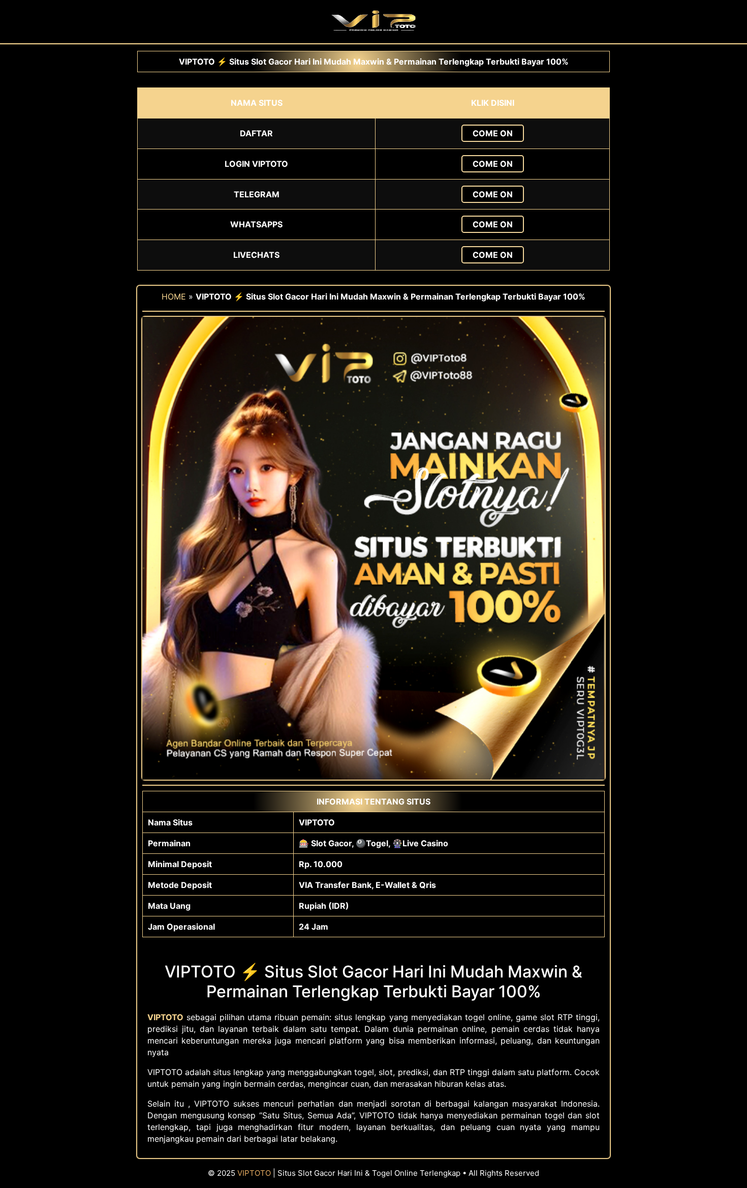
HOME (174, 296)
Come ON (493, 133)
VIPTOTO (254, 1173)
